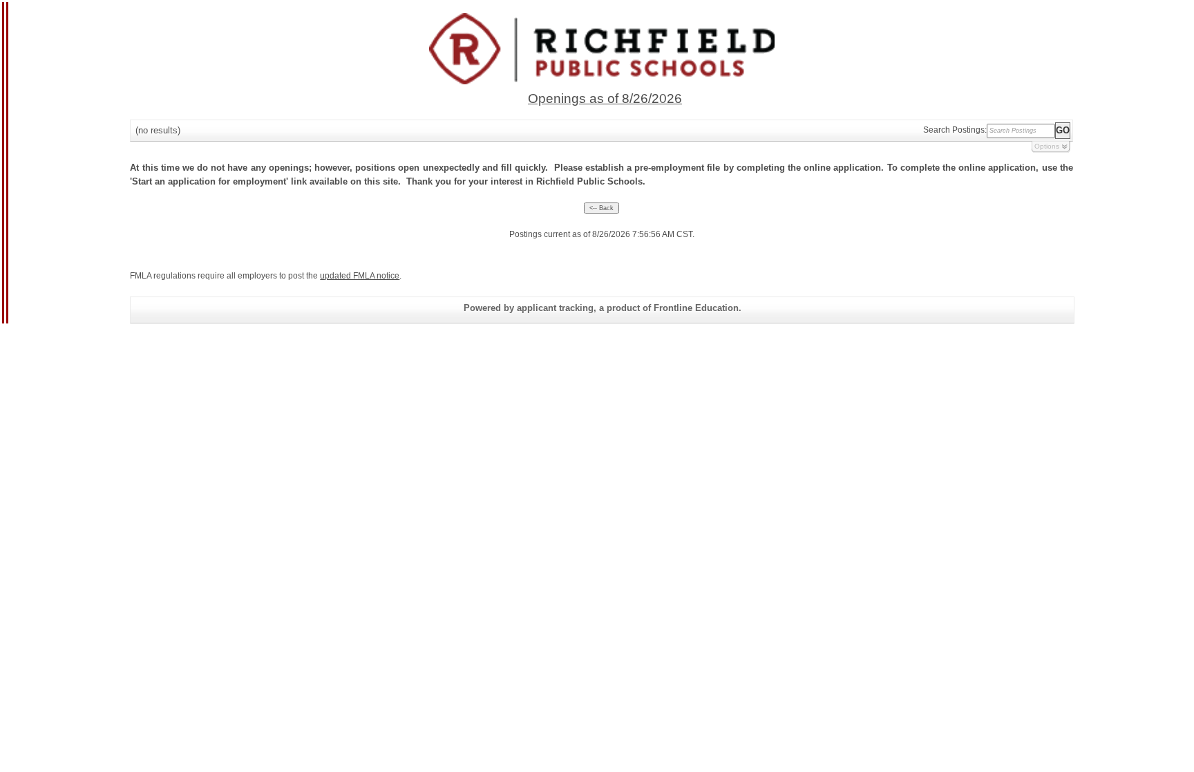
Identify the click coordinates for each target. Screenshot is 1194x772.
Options (1046, 146)
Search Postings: (955, 130)
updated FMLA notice (359, 276)
